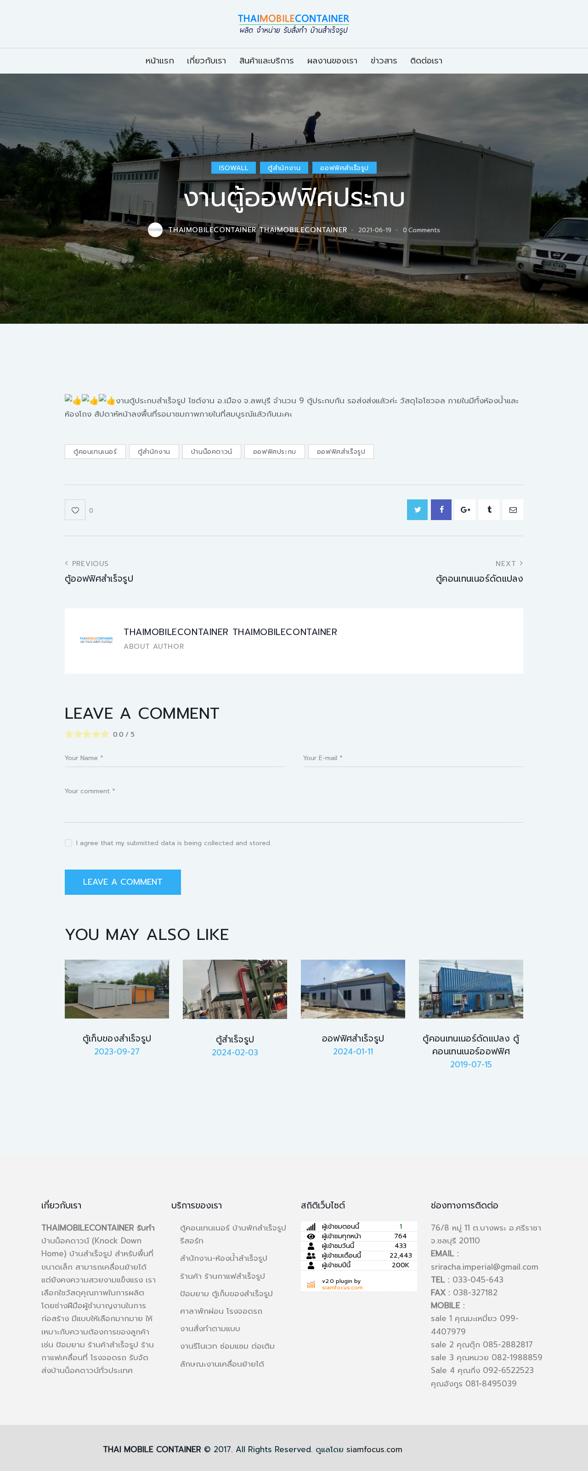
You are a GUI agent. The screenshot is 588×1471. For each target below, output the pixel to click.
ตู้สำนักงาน (284, 168)
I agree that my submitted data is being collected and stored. (173, 843)
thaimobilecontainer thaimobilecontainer (231, 632)
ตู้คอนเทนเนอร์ (95, 452)
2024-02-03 (235, 1053)
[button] (79, 509)
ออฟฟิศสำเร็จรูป (344, 168)
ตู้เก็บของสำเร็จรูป (117, 1038)
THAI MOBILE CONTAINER (152, 1449)
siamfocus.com (342, 1287)
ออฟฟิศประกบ (274, 452)
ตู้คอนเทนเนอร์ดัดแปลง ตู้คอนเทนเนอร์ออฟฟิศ (471, 1045)
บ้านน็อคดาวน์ (211, 452)
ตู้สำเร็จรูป (235, 1039)
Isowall (233, 168)
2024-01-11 (353, 1052)
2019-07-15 (471, 1064)
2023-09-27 (117, 1052)
